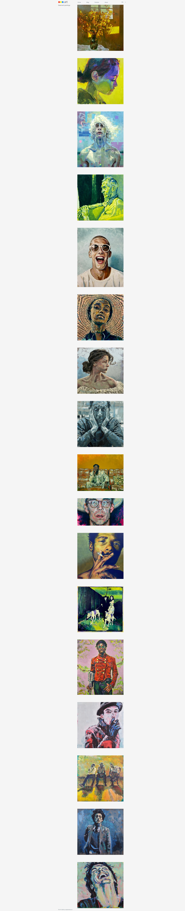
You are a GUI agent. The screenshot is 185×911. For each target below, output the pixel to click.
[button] (97, 2)
